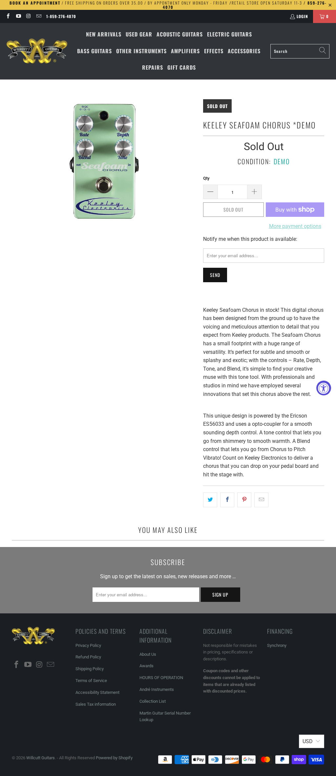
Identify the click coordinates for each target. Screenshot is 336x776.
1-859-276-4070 (61, 16)
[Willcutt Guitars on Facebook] (7, 16)
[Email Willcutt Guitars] (38, 16)
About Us (147, 654)
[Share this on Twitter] (210, 500)
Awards (146, 665)
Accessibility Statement (97, 692)
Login (302, 16)
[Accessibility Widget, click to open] (323, 388)
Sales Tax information (95, 704)
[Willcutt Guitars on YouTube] (18, 16)
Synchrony (276, 645)
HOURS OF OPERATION (161, 677)
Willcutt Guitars (40, 757)
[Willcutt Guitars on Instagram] (28, 16)
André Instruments (156, 689)
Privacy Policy (88, 645)
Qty (206, 178)
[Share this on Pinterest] (244, 500)
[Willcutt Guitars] (37, 51)
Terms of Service (91, 680)
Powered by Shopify (114, 757)
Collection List (152, 701)
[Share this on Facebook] (227, 500)
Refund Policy (88, 656)
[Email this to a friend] (261, 500)
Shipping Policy (89, 668)
